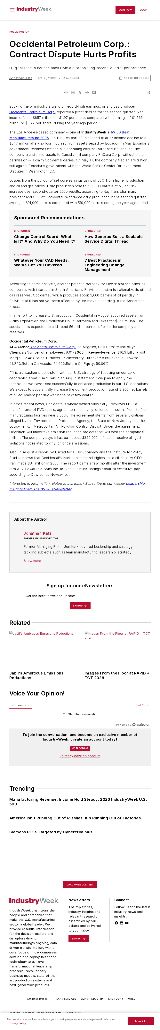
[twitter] (80, 92)
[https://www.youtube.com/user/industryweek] (127, 923)
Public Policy (19, 31)
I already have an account (80, 756)
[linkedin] (73, 92)
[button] (12, 10)
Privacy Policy (17, 1023)
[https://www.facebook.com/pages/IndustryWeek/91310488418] (116, 923)
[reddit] (87, 92)
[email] (94, 92)
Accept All (141, 1021)
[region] (80, 715)
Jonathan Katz (20, 78)
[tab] (20, 705)
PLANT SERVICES (65, 998)
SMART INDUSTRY (92, 998)
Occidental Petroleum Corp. (32, 112)
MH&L (131, 998)
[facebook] (66, 92)
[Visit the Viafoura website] (140, 724)
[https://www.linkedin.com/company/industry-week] (122, 923)
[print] (149, 92)
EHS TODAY (115, 998)
